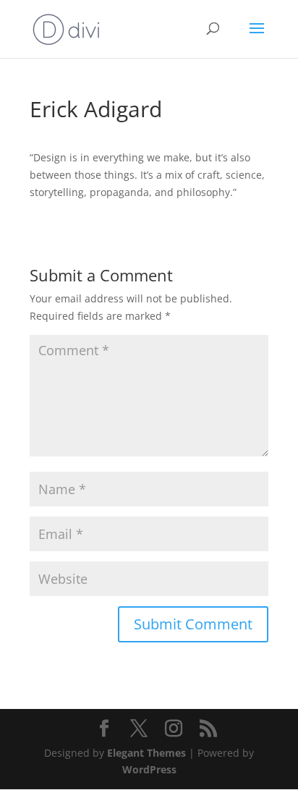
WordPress (149, 769)
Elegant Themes (146, 753)
